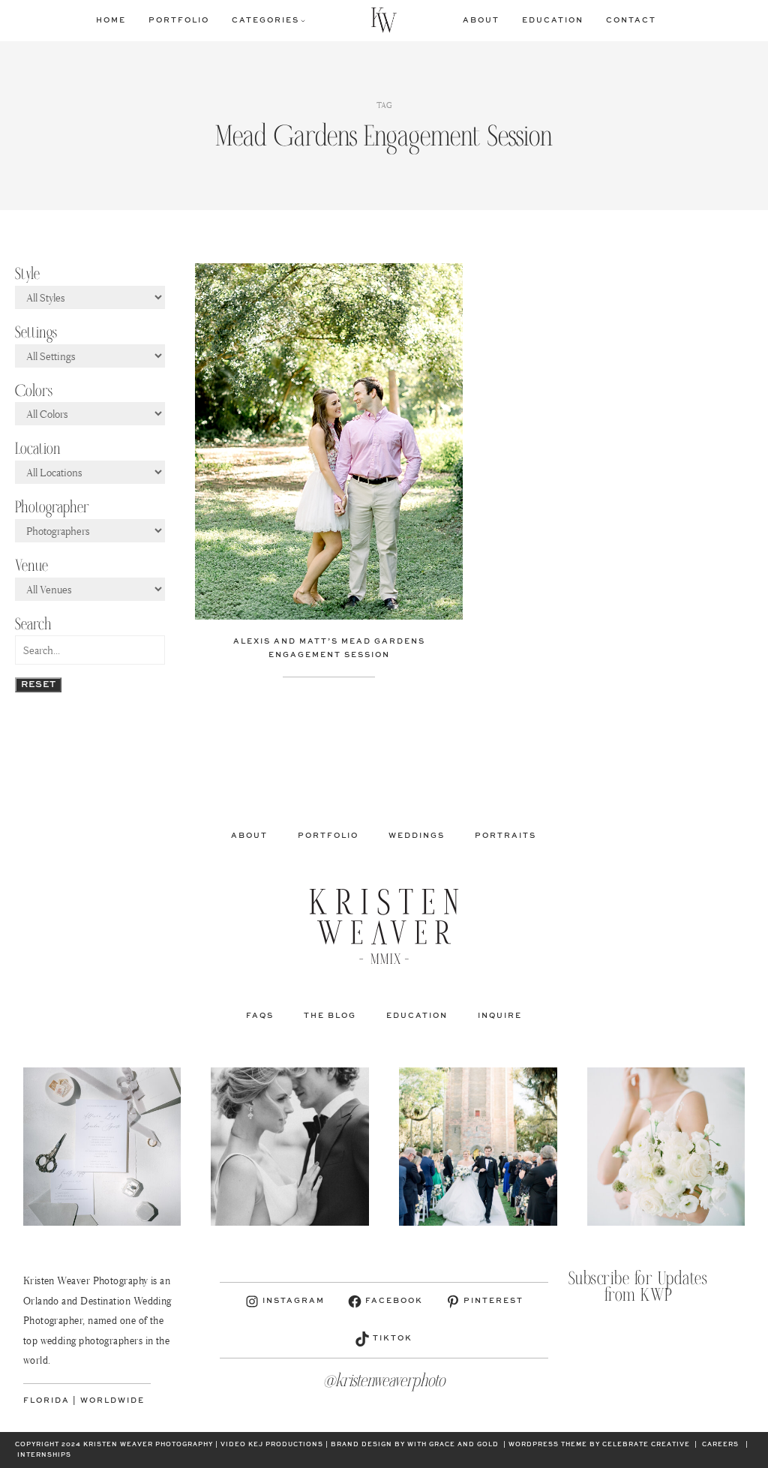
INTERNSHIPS (44, 1455)
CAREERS (720, 1445)
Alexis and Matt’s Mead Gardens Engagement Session (329, 648)
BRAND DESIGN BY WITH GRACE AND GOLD (415, 1445)
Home (111, 20)
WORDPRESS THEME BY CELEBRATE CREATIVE (599, 1445)
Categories (265, 20)
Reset (38, 684)
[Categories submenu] (303, 20)
